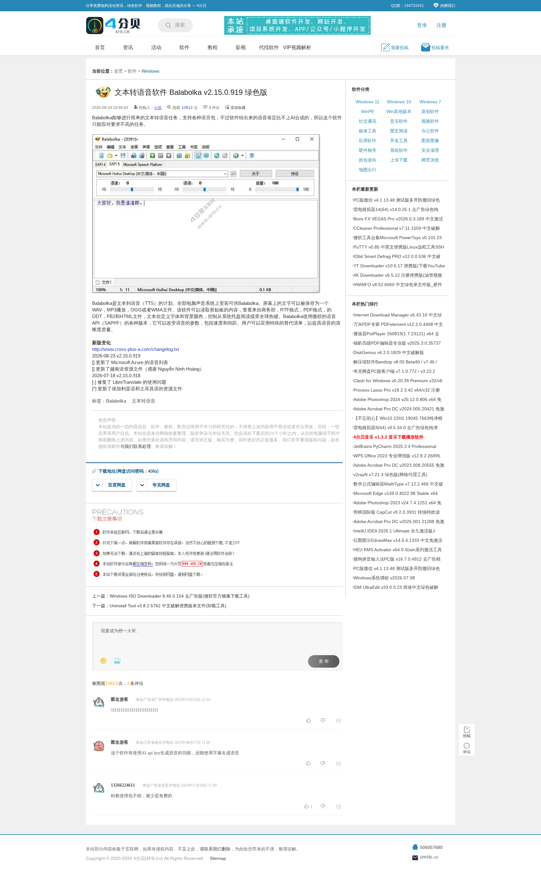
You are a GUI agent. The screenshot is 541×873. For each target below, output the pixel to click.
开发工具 (399, 140)
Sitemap (218, 858)
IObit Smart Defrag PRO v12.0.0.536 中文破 (397, 256)
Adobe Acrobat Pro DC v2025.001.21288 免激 (398, 521)
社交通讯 (367, 121)
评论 (467, 752)
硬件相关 (367, 150)
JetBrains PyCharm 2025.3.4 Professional (394, 446)
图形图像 (430, 140)
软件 (184, 47)
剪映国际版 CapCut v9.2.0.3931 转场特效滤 (396, 512)
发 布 (324, 661)
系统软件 (399, 150)
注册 (441, 25)
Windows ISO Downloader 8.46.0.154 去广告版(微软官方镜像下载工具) (180, 595)
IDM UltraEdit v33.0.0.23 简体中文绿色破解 (395, 587)
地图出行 (367, 169)
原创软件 (430, 111)
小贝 (158, 107)
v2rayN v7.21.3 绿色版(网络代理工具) (390, 474)
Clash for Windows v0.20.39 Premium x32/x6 (397, 380)
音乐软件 (399, 121)
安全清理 (430, 150)
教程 (213, 47)
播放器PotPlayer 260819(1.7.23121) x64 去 (396, 333)
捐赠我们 (447, 5)
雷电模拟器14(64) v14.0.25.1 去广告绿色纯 (395, 209)
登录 (422, 25)
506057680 (431, 847)
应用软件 (367, 140)
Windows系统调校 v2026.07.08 (384, 577)
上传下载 (399, 159)
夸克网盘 (161, 484)
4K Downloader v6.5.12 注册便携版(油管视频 (397, 275)
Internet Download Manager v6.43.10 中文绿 (397, 314)
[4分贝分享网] (114, 26)
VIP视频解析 (297, 47)
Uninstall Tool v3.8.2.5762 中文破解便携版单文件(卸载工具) (168, 605)
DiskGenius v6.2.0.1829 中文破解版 (388, 352)
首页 (100, 47)
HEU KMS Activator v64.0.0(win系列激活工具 (397, 549)
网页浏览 (430, 159)
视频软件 (430, 121)
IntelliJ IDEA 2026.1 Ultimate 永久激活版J (394, 530)
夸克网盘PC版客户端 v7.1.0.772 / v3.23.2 (394, 371)
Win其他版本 (398, 111)
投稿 (467, 736)
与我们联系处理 (135, 446)
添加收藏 (237, 107)
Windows (150, 71)
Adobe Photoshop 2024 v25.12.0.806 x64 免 (397, 399)
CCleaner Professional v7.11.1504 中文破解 (396, 228)
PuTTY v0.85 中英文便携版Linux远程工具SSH (398, 246)
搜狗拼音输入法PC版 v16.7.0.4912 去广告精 (397, 559)
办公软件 (430, 130)
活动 (156, 47)
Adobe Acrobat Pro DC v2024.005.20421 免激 (398, 408)
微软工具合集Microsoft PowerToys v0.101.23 (397, 237)
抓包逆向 (367, 159)
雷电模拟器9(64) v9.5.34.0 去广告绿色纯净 (395, 427)
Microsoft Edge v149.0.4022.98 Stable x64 (395, 493)
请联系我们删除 (215, 848)
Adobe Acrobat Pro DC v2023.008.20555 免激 (398, 465)
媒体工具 (367, 130)
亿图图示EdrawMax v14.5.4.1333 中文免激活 (397, 540)
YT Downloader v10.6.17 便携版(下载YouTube (399, 265)
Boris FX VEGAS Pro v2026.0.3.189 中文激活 (398, 218)
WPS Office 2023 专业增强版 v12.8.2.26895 (396, 455)
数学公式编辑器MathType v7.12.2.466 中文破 (398, 483)
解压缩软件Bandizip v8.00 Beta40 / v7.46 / (395, 361)
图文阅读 (399, 130)
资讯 (128, 47)
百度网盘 (117, 484)
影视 (241, 47)
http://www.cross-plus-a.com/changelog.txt (135, 349)
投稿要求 (440, 47)
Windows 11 (367, 101)
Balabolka (116, 400)
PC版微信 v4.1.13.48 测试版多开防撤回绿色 (396, 200)
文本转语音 (143, 400)
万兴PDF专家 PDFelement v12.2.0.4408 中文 (398, 324)
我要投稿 (400, 47)
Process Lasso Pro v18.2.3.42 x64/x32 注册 (396, 390)
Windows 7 (430, 101)
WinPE (367, 111)
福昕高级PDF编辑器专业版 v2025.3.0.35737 (397, 343)
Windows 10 (399, 101)
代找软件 (269, 47)
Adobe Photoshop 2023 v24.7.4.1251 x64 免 (397, 502)
